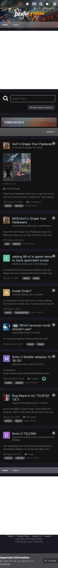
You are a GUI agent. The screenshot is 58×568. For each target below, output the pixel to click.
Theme (10, 536)
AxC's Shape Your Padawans (33, 144)
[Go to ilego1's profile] (6, 327)
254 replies (31, 417)
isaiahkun (16, 264)
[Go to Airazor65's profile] (6, 292)
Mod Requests (42, 264)
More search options (42, 107)
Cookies (47, 536)
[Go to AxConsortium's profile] (6, 145)
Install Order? (21, 291)
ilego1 (14, 333)
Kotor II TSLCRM (24, 433)
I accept (51, 560)
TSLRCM (39, 294)
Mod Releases (45, 226)
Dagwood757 (18, 437)
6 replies (34, 378)
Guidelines (5, 564)
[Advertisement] (29, 60)
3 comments (34, 202)
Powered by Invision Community (29, 541)
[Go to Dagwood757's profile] (6, 435)
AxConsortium (18, 148)
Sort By (50, 132)
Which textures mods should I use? (31, 327)
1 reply (30, 454)
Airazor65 (16, 294)
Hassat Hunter (18, 403)
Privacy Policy (23, 536)
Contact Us (37, 536)
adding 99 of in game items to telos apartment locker (32, 258)
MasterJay (16, 364)
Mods (40, 148)
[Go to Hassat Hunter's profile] (6, 397)
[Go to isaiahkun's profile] (6, 258)
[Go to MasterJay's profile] (6, 358)
